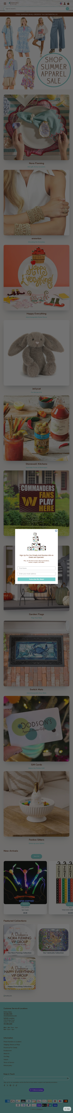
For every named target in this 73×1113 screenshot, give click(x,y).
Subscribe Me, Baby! (36, 579)
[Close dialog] (56, 531)
